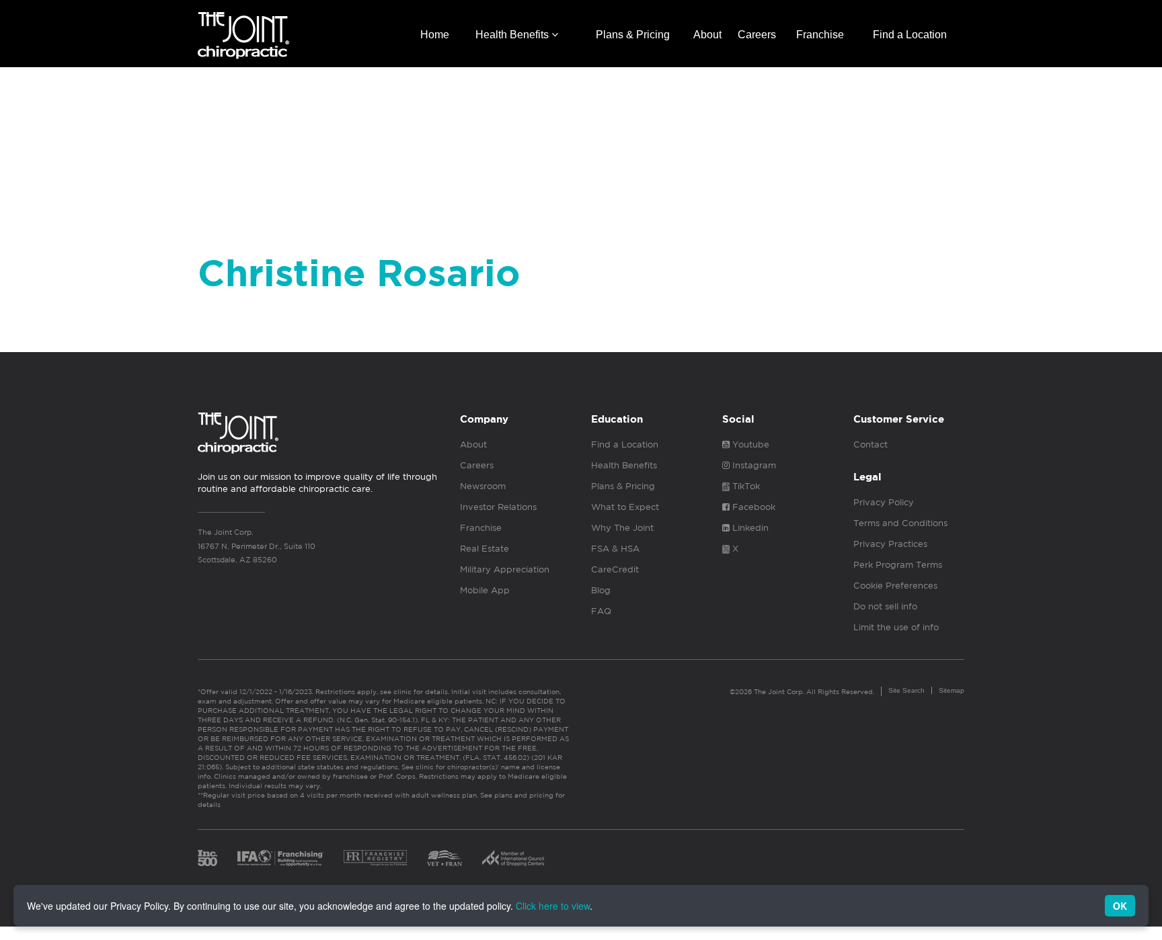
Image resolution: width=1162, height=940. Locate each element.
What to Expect (625, 507)
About (707, 34)
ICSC (513, 858)
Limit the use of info (896, 627)
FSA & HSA (615, 549)
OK (1120, 905)
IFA (280, 858)
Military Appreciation (504, 569)
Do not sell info (885, 606)
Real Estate (484, 549)
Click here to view (553, 905)
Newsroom (483, 486)
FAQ (601, 611)
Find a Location (910, 34)
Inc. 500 (207, 858)
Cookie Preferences (895, 586)
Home (434, 34)
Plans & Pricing (633, 34)
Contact (870, 444)
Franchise (820, 34)
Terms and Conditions (900, 523)
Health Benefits (513, 34)
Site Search (906, 690)
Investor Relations (498, 507)
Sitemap (951, 690)
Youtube (749, 444)
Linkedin (749, 528)
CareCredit (615, 569)
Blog (601, 590)
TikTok (745, 486)
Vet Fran (444, 858)
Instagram (753, 465)
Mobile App (485, 590)
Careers (757, 34)
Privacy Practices (890, 544)
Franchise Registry (375, 858)
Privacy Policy (883, 502)
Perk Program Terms (897, 565)
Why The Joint (622, 528)
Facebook (752, 507)
